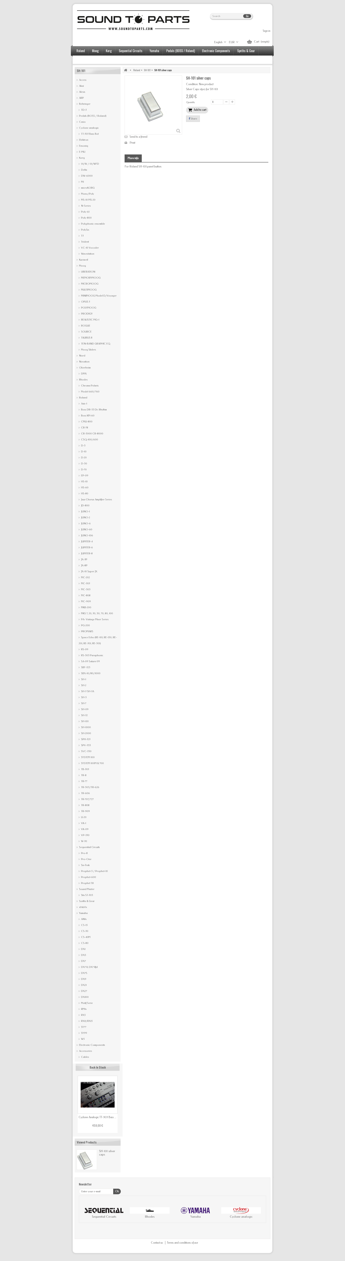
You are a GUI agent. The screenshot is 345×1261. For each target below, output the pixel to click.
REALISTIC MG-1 (89, 319)
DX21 (83, 984)
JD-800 (84, 505)
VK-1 (83, 823)
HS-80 (84, 493)
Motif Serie (86, 1002)
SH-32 (84, 715)
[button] (86, 1213)
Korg (109, 50)
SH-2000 (85, 733)
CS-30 (84, 931)
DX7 (83, 960)
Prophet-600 (88, 877)
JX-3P (83, 559)
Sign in (266, 31)
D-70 (83, 469)
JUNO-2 (85, 517)
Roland (80, 50)
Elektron (83, 139)
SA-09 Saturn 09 (90, 661)
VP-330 (84, 835)
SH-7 (83, 703)
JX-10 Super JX (88, 571)
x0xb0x (82, 907)
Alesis (81, 91)
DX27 (83, 990)
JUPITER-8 (86, 553)
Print (132, 142)
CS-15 (84, 925)
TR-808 (84, 805)
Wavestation (87, 253)
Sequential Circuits (130, 50)
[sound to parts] (133, 20)
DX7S (83, 972)
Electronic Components (216, 50)
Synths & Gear (246, 50)
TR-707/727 (87, 799)
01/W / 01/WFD (89, 163)
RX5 (83, 1014)
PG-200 (85, 625)
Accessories (83, 60)
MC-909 (85, 601)
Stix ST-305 (86, 895)
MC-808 (85, 595)
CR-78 (84, 427)
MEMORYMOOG (90, 277)
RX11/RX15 (86, 1020)
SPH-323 (85, 739)
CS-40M (85, 937)
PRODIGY (86, 313)
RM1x (83, 1008)
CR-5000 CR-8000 (91, 433)
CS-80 (84, 943)
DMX (83, 373)
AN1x (83, 919)
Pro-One (85, 859)
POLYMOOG (88, 307)
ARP (81, 97)
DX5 (83, 954)
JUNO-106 (86, 535)
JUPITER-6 (86, 547)
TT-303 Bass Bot (89, 133)
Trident (84, 241)
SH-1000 (85, 727)
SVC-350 (85, 751)
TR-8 (83, 775)
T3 (82, 235)
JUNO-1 (85, 511)
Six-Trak (85, 865)
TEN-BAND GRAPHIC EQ (95, 343)
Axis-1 (83, 403)
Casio (82, 121)
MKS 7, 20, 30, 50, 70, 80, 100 (96, 613)
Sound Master (86, 889)
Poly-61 (84, 211)
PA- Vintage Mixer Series (94, 619)
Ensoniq (83, 145)
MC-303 (85, 583)
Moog (95, 50)
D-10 (83, 451)
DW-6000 (86, 175)
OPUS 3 (85, 301)
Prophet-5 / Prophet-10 (94, 871)
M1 (82, 181)
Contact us (157, 1242)
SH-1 (83, 679)
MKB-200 (85, 607)
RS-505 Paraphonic (91, 655)
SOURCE (86, 331)
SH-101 (84, 721)
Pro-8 (84, 853)
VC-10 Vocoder (89, 247)
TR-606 (85, 793)
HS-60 (84, 487)
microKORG (87, 187)
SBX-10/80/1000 (90, 673)
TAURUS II (86, 337)
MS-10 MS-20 (87, 199)
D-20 (83, 457)
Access (82, 79)
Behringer (84, 103)
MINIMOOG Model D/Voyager (98, 295)
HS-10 (84, 481)
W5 (82, 1038)
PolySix (84, 229)
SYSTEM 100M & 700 (92, 763)
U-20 (83, 817)
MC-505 (85, 589)
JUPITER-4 (86, 541)
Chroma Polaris (89, 385)
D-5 (82, 445)
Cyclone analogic (88, 127)
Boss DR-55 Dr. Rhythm (93, 409)
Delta (83, 169)
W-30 (83, 841)
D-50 (83, 463)
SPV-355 (85, 745)
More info (133, 158)
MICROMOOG (89, 283)
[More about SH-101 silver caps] (87, 1160)
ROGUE (85, 325)
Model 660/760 (89, 391)
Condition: (192, 84)
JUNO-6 (85, 523)
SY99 (83, 1032)
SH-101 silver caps (107, 1152)
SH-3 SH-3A (87, 691)
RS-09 (84, 649)
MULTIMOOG (88, 289)
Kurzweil (83, 259)
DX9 (83, 978)
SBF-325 (85, 667)
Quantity (190, 102)
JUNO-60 (86, 529)
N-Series (85, 205)
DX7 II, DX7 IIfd (89, 966)
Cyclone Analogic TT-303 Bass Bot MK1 (98, 1117)
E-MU (81, 151)
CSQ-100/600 (89, 439)
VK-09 (84, 829)
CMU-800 (86, 421)
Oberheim (84, 367)
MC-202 (85, 577)
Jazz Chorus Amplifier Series (96, 499)
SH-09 (84, 709)
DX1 (82, 948)
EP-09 (84, 475)
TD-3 (83, 109)
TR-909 (85, 811)
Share (193, 118)
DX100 (84, 996)
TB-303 (84, 769)
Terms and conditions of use (182, 1242)
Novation (83, 361)
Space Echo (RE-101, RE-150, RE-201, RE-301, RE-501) (98, 640)
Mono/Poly (87, 193)
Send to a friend (138, 136)
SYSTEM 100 (87, 757)
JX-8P (83, 565)
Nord (81, 355)
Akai (81, 85)
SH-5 (83, 697)
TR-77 (83, 781)
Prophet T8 (87, 883)
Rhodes (83, 379)
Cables (84, 1056)
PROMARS (86, 631)
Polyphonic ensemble (92, 223)
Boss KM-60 (87, 415)
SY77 (83, 1026)
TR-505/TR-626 (89, 787)
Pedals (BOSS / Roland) (180, 50)
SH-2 (83, 685)
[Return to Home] (125, 70)
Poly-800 (86, 217)
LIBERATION (87, 271)
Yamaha (154, 50)
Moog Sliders (88, 349)
